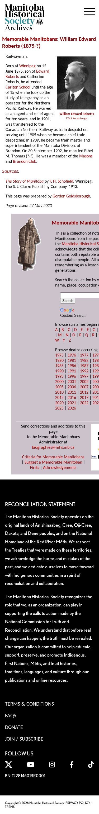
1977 (84, 355)
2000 (59, 382)
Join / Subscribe (24, 739)
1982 (84, 361)
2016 (72, 398)
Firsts (34, 468)
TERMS (10, 807)
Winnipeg (27, 66)
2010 (59, 392)
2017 (84, 398)
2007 (84, 387)
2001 (72, 382)
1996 (72, 377)
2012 (84, 392)
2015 (59, 398)
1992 (84, 371)
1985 (59, 366)
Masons (85, 156)
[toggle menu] (89, 10)
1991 (72, 371)
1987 (84, 366)
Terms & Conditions (29, 704)
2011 (72, 392)
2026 (72, 408)
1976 (72, 355)
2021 (72, 403)
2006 (72, 387)
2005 (59, 387)
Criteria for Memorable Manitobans (53, 457)
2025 (59, 408)
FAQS (10, 716)
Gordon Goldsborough (71, 196)
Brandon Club (24, 162)
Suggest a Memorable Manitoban (53, 462)
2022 (84, 403)
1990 (59, 371)
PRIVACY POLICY (77, 803)
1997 (84, 377)
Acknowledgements (59, 468)
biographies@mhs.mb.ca (53, 448)
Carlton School (18, 87)
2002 (84, 382)
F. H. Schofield (61, 181)
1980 (59, 361)
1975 (59, 355)
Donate (14, 727)
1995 (59, 377)
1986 (72, 366)
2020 (59, 403)
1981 (72, 361)
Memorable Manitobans (29, 39)
